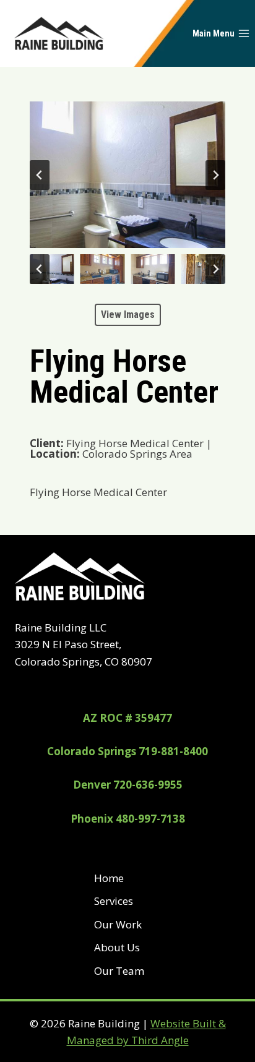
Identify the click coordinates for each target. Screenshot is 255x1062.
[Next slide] (215, 175)
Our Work (118, 924)
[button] (52, 269)
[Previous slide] (40, 175)
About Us (117, 947)
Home (109, 878)
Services (113, 901)
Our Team (119, 971)
